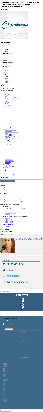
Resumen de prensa (8, 159)
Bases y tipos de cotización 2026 (10, 100)
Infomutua (7, 104)
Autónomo (4, 129)
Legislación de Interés (9, 160)
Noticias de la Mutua (8, 155)
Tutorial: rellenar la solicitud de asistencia (12, 98)
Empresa (4, 92)
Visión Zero (7, 103)
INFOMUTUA (8, 165)
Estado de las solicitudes (9, 134)
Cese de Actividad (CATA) (10, 137)
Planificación (7, 214)
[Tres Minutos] (7, 272)
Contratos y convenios (9, 219)
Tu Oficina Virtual (6, 167)
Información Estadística (9, 221)
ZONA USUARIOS (6, 164)
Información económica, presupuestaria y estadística (15, 216)
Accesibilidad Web (6, 408)
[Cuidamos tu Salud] (11, 278)
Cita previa (7, 120)
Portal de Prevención (8, 102)
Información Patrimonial (9, 222)
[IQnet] (5, 402)
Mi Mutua (7, 163)
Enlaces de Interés (8, 162)
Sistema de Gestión (8, 148)
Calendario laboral (8, 114)
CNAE (6, 101)
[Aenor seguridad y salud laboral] (4, 387)
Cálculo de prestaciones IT (10, 135)
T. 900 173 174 (8, 320)
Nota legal (4, 405)
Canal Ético (7, 144)
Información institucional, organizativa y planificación (15, 208)
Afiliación (6, 95)
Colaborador (5, 106)
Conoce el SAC (8, 107)
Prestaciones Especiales (9, 127)
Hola (3, 64)
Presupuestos (7, 218)
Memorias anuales (8, 157)
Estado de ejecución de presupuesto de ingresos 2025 (12, 197)
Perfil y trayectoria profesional (10, 213)
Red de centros (5, 51)
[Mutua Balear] (13, 266)
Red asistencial (7, 146)
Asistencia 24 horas (8, 117)
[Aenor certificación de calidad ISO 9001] (4, 392)
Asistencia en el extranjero (9, 99)
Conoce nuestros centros (9, 147)
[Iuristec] (5, 367)
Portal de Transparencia (9, 143)
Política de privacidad (6, 406)
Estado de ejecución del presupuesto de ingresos (11, 189)
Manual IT (7, 112)
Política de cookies (6, 407)
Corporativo (7, 145)
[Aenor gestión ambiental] (4, 397)
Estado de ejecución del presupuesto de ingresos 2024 (12, 201)
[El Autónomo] (15, 284)
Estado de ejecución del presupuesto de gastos (11, 187)
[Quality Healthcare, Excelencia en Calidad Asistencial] (6, 372)
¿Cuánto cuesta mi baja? (9, 96)
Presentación (6, 206)
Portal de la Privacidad (8, 224)
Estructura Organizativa (9, 212)
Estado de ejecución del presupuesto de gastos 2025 (12, 195)
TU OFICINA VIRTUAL (9, 166)
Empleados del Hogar (9, 110)
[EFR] (5, 382)
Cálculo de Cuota (8, 139)
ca (5, 74)
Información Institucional (9, 211)
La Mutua (4, 142)
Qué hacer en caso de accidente (10, 97)
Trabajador (4, 115)
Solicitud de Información (8, 226)
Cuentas (6, 220)
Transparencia (5, 55)
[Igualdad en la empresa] (4, 377)
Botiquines (7, 93)
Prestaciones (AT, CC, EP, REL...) (11, 136)
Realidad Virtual (8, 105)
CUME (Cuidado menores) (10, 125)
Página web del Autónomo (10, 130)
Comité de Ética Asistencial (10, 128)
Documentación (8, 94)
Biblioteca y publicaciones (9, 161)
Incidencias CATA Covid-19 (10, 138)
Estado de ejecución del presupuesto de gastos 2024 (12, 199)
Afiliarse (6, 133)
